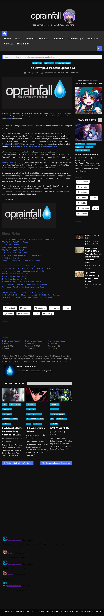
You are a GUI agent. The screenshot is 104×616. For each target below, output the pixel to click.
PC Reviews (61, 419)
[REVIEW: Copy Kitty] (61, 394)
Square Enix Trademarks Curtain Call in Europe (19, 265)
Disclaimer (23, 43)
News (18, 38)
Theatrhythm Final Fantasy (30, 361)
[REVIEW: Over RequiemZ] (88, 132)
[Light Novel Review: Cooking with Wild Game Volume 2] (79, 274)
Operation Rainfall (50, 72)
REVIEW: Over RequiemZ (87, 154)
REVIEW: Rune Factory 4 (11, 244)
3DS (4, 404)
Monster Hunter (16, 358)
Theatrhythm (15, 361)
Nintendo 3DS (28, 358)
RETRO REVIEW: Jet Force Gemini (14, 252)
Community (74, 38)
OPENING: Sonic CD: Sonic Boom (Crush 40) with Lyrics (22, 292)
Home (7, 38)
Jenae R (96, 158)
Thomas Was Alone (48, 361)
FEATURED (49, 63)
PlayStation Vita (39, 358)
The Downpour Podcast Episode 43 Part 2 (57, 463)
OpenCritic (92, 38)
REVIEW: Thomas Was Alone (12, 250)
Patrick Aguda (30, 438)
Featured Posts (87, 120)
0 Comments (81, 160)
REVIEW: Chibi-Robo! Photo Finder (15, 242)
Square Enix (6, 361)
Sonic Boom (50, 358)
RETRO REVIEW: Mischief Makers (14, 247)
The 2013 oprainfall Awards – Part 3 (15, 279)
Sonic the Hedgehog (63, 358)
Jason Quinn (54, 434)
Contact (8, 43)
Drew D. (87, 287)
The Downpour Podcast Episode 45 (11, 342)
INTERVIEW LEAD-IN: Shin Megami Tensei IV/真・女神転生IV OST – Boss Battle (31, 294)
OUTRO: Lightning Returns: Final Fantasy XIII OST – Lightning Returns (28, 297)
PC (52, 419)
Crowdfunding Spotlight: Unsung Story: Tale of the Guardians (25, 284)
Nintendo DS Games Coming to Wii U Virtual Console (21, 281)
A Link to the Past (21, 356)
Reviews (30, 38)
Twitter (9, 119)
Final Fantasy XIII (56, 356)
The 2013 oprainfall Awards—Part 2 (16, 276)
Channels (7, 409)
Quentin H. (88, 268)
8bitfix (17, 144)
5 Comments (73, 72)
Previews (44, 38)
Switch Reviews (82, 150)
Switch (89, 147)
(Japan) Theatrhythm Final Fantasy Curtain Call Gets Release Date (26, 268)
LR (9, 358)
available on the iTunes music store (57, 113)
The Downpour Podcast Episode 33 (34, 342)
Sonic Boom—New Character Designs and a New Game (23, 287)
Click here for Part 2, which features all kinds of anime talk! (35, 146)
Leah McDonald (92, 244)
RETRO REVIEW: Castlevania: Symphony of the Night (21, 255)
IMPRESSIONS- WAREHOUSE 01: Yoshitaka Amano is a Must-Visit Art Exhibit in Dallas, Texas (93, 255)
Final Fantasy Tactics (42, 356)
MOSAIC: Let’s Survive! (10, 258)
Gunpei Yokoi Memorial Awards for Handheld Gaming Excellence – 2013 (29, 239)
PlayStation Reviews (35, 419)
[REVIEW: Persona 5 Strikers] (37, 394)
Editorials (59, 38)
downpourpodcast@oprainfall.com (17, 191)
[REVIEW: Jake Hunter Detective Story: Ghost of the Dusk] (13, 394)
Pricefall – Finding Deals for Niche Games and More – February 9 (19, 463)
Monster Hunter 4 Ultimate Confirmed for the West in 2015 (24, 271)
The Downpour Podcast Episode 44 (57, 342)
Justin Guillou (6, 441)
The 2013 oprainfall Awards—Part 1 (16, 273)
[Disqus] (37, 499)
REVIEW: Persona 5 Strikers (35, 429)
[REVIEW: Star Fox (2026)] (79, 237)
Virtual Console (61, 361)
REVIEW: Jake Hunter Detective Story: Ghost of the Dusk (12, 431)
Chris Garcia (6, 144)
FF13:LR (31, 356)
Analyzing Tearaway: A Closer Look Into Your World (21, 260)
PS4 (28, 424)
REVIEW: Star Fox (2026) (92, 237)
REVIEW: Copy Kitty (59, 428)
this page (27, 116)
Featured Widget (63, 63)
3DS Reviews (15, 404)
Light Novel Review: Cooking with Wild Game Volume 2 (92, 277)
